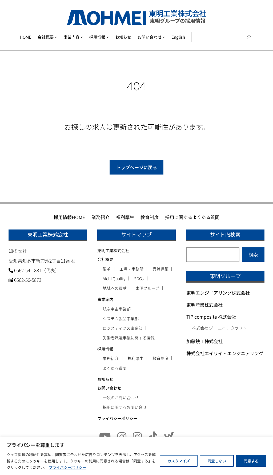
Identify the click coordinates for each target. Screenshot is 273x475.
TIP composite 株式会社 (211, 316)
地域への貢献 (115, 288)
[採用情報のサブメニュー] (107, 36)
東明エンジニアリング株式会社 (218, 292)
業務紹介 (111, 358)
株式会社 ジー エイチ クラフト (219, 328)
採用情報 (105, 349)
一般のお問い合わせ (121, 397)
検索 (253, 254)
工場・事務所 (131, 269)
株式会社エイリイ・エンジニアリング (224, 353)
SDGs (139, 278)
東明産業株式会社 (204, 304)
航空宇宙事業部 (117, 309)
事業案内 (105, 299)
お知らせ (105, 379)
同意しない (216, 461)
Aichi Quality (114, 278)
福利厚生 (135, 358)
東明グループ (147, 288)
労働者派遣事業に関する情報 (129, 338)
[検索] (249, 37)
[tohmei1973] (121, 436)
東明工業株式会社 (113, 250)
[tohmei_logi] (137, 436)
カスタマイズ (178, 461)
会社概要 (105, 259)
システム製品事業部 (121, 318)
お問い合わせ (109, 388)
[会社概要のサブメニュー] (56, 36)
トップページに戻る (136, 167)
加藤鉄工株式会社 (204, 341)
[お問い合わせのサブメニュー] (164, 36)
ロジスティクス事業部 (122, 328)
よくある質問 (115, 368)
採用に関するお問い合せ (125, 407)
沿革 (107, 269)
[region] (136, 456)
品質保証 (160, 269)
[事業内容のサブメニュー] (82, 36)
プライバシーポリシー (67, 467)
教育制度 (160, 358)
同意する (251, 461)
